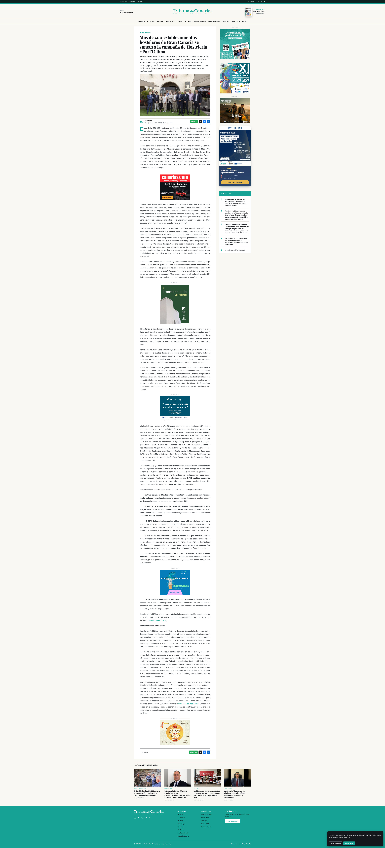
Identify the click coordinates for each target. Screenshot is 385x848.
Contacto (140, 1)
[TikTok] (264, 2)
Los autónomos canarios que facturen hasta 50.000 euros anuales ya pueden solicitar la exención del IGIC (235, 202)
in (208, 121)
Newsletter (132, 1)
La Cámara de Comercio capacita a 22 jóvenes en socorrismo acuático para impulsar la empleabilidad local (207, 794)
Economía (151, 21)
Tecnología (169, 21)
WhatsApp (194, 121)
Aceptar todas (349, 843)
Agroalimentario (214, 21)
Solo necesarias (336, 843)
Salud (244, 21)
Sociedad (188, 21)
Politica (160, 21)
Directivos (236, 21)
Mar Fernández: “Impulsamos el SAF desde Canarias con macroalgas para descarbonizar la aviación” (236, 241)
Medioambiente (200, 21)
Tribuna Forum (206, 827)
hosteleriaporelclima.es (156, 620)
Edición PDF (123, 1)
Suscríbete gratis (232, 821)
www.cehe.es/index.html (188, 704)
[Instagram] (261, 2)
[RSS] (150, 818)
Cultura (226, 21)
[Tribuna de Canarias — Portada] (192, 12)
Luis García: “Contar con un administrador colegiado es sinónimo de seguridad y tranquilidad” (234, 794)
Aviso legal (234, 844)
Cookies (248, 844)
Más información (344, 837)
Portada (141, 21)
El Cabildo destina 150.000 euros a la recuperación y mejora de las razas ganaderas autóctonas (147, 793)
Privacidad (242, 844)
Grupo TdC (205, 824)
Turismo (180, 21)
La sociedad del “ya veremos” (235, 250)
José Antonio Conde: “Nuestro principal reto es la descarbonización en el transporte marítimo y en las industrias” (177, 794)
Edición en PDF (206, 814)
